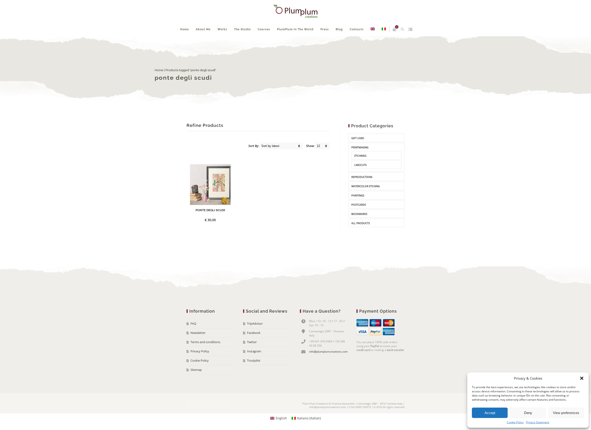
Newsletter (197, 347)
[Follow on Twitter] (199, 418)
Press (337, 43)
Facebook (253, 347)
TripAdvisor (255, 337)
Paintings (357, 209)
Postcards (358, 218)
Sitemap (196, 383)
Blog (352, 43)
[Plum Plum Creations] (295, 11)
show (400, 29)
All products (360, 237)
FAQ (193, 337)
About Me (215, 43)
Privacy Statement (537, 422)
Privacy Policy (199, 365)
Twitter (252, 356)
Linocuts (360, 178)
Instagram (254, 365)
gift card (357, 152)
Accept (490, 413)
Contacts (369, 43)
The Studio (255, 43)
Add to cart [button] (206, 233)
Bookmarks (359, 227)
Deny (528, 413)
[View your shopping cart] (384, 29)
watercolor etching (365, 200)
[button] (581, 378)
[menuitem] (385, 43)
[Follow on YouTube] (207, 418)
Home (197, 43)
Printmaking (359, 161)
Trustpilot (253, 374)
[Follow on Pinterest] (225, 418)
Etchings (360, 169)
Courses (276, 43)
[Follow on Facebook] (190, 418)
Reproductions (361, 190)
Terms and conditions (205, 356)
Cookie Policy (515, 422)
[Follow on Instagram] (216, 418)
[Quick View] (220, 233)
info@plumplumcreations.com (328, 365)
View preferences (566, 413)
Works (235, 43)
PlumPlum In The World (308, 43)
